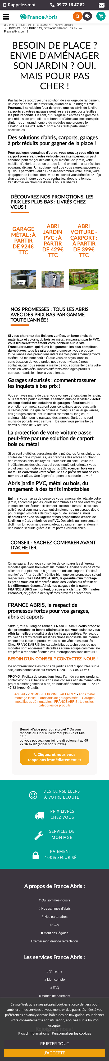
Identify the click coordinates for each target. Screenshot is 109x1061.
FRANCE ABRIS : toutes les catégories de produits (66, 703)
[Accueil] (5, 25)
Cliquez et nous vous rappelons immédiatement (53, 757)
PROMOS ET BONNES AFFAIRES (52, 694)
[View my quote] (86, 16)
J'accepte (54, 1053)
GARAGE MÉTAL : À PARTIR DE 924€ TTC (23, 241)
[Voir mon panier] (97, 16)
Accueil (19, 694)
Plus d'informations (33, 1033)
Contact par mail (101, 5)
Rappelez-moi (21, 5)
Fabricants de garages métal (59, 698)
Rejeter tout (54, 1044)
